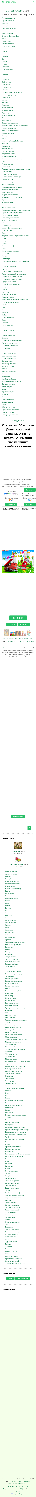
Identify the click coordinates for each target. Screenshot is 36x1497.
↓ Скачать (12, 624)
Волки (4, 49)
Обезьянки (6, 223)
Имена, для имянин (9, 128)
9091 (16, 639)
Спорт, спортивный (9, 358)
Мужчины (5, 200)
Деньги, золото (7, 72)
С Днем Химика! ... (20, 1484)
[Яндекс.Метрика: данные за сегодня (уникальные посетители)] (18, 1494)
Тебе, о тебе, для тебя (9, 220)
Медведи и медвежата (10, 189)
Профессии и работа (9, 282)
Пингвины (5, 253)
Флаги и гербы (7, 387)
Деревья (5, 74)
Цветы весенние (8, 399)
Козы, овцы (6, 143)
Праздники (6, 269)
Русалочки (5, 312)
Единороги (6, 97)
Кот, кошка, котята (8, 154)
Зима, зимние (7, 118)
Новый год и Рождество (10, 218)
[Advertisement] (18, 462)
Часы (4, 404)
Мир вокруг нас (7, 192)
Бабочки (5, 23)
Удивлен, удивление (9, 371)
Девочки (5, 61)
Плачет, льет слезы (8, 335)
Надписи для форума (9, 294)
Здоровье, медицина (9, 113)
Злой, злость (6, 120)
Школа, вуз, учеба (8, 407)
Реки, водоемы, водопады (11, 302)
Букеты (4, 38)
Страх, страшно (7, 361)
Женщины (5, 102)
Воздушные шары (8, 46)
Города (4, 51)
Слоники (5, 338)
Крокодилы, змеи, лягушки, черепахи (15, 159)
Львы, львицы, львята (10, 174)
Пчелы (4, 289)
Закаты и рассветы (8, 110)
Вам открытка (8, 2)
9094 (27, 639)
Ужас (4, 374)
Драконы (5, 90)
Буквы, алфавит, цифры (10, 36)
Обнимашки (6, 225)
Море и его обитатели (10, 195)
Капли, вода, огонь (8, 136)
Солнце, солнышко (9, 353)
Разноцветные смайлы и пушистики (15, 299)
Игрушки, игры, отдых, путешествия (15, 126)
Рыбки (4, 315)
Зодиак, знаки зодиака (10, 123)
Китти (4, 138)
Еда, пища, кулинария (10, 95)
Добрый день (6, 84)
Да (3, 59)
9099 (15, 641)
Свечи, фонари (7, 325)
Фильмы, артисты (8, 384)
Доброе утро (6, 82)
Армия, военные (8, 21)
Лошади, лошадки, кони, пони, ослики (16, 169)
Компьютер (6, 146)
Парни (4, 243)
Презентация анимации (10, 410)
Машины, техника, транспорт (12, 187)
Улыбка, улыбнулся (9, 379)
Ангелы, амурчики (8, 18)
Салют (4, 320)
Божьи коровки (7, 33)
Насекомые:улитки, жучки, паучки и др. (16, 210)
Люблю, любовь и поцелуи (11, 177)
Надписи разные (8, 297)
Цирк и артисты (7, 402)
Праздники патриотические (12, 271)
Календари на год (8, 133)
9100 (19, 641)
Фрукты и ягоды (7, 392)
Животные (6, 105)
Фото (4, 389)
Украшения (6, 376)
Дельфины (5, 67)
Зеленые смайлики (8, 115)
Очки (4, 238)
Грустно (5, 56)
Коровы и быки (7, 149)
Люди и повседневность (10, 182)
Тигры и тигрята (8, 366)
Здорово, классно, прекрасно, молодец (15, 236)
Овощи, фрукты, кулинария (12, 228)
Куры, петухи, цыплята (10, 251)
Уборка (4, 369)
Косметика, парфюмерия (10, 246)
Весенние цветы (8, 44)
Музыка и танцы (8, 202)
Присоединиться (23, 1278)
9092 (20, 639)
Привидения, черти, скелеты (12, 276)
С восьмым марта (8, 317)
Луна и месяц (7, 172)
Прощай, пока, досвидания (11, 284)
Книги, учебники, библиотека (12, 141)
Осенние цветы (7, 230)
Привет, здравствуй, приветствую (14, 274)
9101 (22, 641)
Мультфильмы (7, 205)
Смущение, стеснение (10, 346)
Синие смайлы (7, 333)
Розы (3, 307)
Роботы (4, 305)
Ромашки (5, 310)
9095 (31, 639)
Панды (4, 241)
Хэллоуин (5, 397)
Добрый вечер (7, 87)
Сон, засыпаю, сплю (9, 356)
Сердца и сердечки (8, 330)
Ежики (4, 100)
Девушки (5, 64)
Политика (5, 264)
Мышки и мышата (8, 207)
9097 (8, 641)
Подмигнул (6, 259)
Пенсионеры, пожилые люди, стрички (15, 261)
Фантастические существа (11, 381)
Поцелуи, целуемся (9, 266)
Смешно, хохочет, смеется (11, 343)
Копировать (29, 490)
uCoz (18, 1491)
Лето (3, 161)
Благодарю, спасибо (9, 28)
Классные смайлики (9, 156)
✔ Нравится (23, 624)
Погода (4, 256)
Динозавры (6, 79)
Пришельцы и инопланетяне (12, 279)
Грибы (4, 54)
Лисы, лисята (6, 166)
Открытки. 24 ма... (16, 1481)
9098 (11, 641)
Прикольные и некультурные (12, 212)
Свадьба (5, 323)
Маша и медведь (8, 184)
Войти (10, 1278)
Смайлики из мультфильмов (12, 340)
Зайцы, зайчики (7, 108)
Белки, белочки (7, 26)
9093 (24, 639)
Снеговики (6, 348)
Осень (4, 233)
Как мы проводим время (10, 131)
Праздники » (18, 420)
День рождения (7, 69)
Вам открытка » (14, 10)
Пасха (4, 248)
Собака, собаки (7, 351)
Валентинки (6, 41)
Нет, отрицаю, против (10, 215)
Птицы (4, 287)
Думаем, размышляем (9, 292)
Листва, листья (7, 164)
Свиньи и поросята (9, 328)
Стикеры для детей (9, 412)
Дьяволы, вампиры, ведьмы (12, 92)
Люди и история (7, 179)
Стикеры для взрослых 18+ (11, 415)
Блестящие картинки (9, 31)
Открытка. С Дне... (15, 1486)
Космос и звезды (8, 151)
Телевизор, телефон (9, 364)
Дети (3, 77)
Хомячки (5, 394)
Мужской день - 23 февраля (12, 197)
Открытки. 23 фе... (18, 1489)
